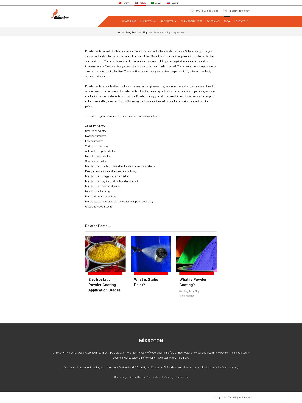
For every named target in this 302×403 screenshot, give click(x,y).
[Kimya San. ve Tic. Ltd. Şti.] (59, 14)
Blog (186, 291)
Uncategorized (186, 295)
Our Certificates (151, 377)
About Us (135, 377)
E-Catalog (167, 377)
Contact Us (182, 377)
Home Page (120, 377)
